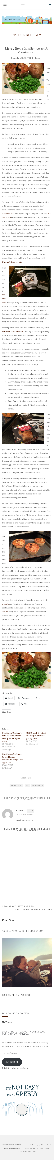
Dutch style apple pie (12, 262)
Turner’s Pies (8, 213)
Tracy (37, 58)
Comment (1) (26, 778)
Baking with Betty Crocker (18, 906)
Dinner (17, 35)
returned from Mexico (12, 331)
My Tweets (7, 1022)
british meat (16, 785)
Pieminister (4, 299)
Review (37, 35)
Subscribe (12, 1062)
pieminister (37, 785)
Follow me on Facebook (16, 995)
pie (27, 785)
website (5, 604)
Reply (30, 811)
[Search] (50, 5)
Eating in (27, 35)
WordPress (32, 1151)
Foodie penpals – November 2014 (33, 909)
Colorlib (47, 1148)
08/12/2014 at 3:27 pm (24, 814)
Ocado (5, 611)
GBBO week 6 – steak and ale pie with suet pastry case (36, 736)
